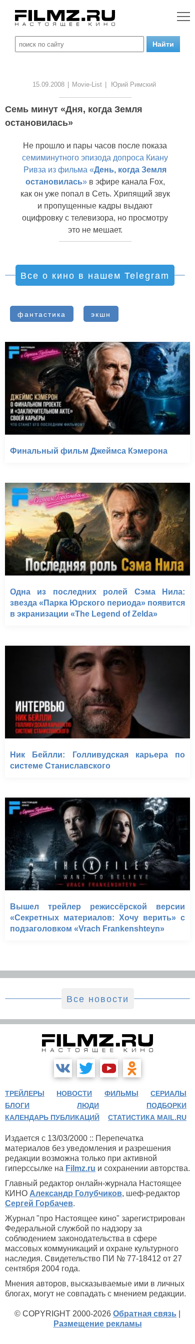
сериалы (168, 1093)
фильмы (121, 1093)
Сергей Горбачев (39, 1203)
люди (88, 1105)
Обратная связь (144, 1313)
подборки (166, 1105)
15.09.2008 (48, 84)
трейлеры (24, 1093)
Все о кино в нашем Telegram (95, 276)
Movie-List (87, 84)
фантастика (42, 314)
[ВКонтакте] (63, 1068)
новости (74, 1093)
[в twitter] (86, 1068)
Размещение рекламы (98, 1323)
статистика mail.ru (147, 1117)
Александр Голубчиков (76, 1193)
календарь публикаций (52, 1117)
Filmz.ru (81, 1168)
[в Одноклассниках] (132, 1068)
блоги (17, 1105)
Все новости (97, 999)
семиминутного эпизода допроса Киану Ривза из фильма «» (95, 169)
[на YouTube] (109, 1068)
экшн (101, 314)
